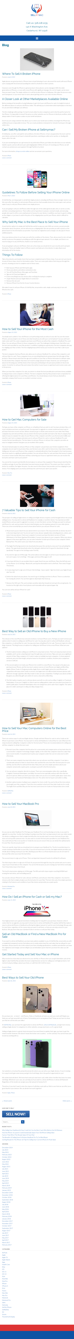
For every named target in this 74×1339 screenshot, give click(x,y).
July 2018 (5, 1204)
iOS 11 (4, 1272)
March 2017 (6, 1242)
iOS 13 (4, 1274)
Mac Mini (5, 1293)
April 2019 (5, 1183)
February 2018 (7, 1216)
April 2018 (5, 1211)
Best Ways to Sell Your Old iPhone (23, 977)
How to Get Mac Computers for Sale (24, 419)
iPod (3, 1288)
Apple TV (5, 1257)
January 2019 (6, 1190)
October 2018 (6, 1197)
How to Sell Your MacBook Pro (20, 803)
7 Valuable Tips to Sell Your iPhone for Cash (28, 510)
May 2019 (5, 1181)
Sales (3, 1302)
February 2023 (7, 1154)
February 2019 (7, 1188)
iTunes (4, 1291)
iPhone (9, 155)
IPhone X (5, 1286)
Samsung (5, 1305)
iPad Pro (5, 1281)
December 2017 (7, 1221)
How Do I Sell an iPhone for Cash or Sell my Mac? (32, 896)
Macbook (5, 1298)
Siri (3, 1312)
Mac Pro (9, 473)
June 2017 (5, 1235)
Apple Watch (6, 1260)
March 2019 (6, 1185)
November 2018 (7, 1195)
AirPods (4, 1253)
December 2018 (7, 1192)
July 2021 (5, 1169)
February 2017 (7, 1245)
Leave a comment (7, 158)
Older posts (67, 1101)
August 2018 (6, 1202)
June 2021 (5, 1171)
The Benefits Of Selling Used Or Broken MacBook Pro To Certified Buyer (25, 1137)
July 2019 (5, 1176)
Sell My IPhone (6, 1307)
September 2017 (7, 1228)
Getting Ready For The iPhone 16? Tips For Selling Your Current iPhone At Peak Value (29, 1140)
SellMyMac (10, 791)
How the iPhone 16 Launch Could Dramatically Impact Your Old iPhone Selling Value (28, 1132)
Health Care (6, 1264)
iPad (3, 1276)
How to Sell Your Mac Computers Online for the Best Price (34, 730)
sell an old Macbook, (50, 1025)
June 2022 (5, 1162)
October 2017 (6, 1226)
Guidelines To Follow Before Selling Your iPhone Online (36, 192)
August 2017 (6, 1230)
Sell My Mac (7, 1025)
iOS (3, 1269)
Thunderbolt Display (8, 1317)
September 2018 (7, 1200)
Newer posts (7, 1101)
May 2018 (5, 1209)
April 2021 (5, 1173)
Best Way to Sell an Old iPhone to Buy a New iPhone (34, 631)
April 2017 (5, 1240)
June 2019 (5, 1178)
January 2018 (6, 1219)
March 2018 (6, 1214)
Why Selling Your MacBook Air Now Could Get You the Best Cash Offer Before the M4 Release (32, 1130)
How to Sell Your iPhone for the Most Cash (27, 329)
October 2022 (6, 1157)
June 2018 (5, 1207)
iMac (3, 1267)
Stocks (4, 1314)
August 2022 (6, 1159)
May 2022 (5, 1164)
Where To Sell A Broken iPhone (21, 73)
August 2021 (6, 1166)
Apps (3, 1262)
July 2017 (5, 1233)
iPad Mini (5, 1279)
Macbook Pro (11, 886)
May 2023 (5, 1152)
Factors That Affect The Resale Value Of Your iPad (18, 1135)
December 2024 (7, 1147)
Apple (8, 1093)
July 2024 (5, 1150)
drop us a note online (22, 151)
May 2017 (5, 1238)
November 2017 (7, 1223)
